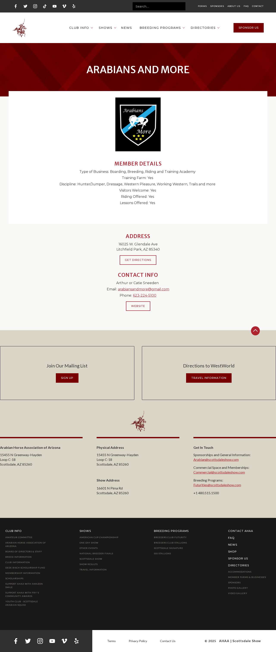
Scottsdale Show (91, 559)
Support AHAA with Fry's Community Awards (22, 594)
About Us (233, 6)
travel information (208, 377)
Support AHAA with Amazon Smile (24, 585)
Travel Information (93, 569)
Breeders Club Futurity (170, 537)
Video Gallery (237, 593)
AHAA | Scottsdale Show (240, 641)
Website (138, 306)
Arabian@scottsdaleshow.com (216, 459)
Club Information (17, 562)
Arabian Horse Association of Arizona (25, 544)
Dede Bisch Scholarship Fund (25, 567)
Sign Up (67, 377)
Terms (111, 641)
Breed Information (18, 557)
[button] (79, 27)
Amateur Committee (19, 537)
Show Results (89, 564)
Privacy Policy (138, 641)
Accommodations (239, 571)
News (126, 28)
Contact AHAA (240, 531)
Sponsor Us (238, 558)
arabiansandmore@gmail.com (143, 289)
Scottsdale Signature (168, 548)
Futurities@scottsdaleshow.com (217, 485)
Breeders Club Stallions (170, 542)
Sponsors (217, 6)
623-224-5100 (144, 295)
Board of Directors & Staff (23, 551)
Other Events (89, 548)
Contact (257, 6)
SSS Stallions (162, 553)
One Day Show (89, 542)
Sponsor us (249, 27)
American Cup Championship (99, 537)
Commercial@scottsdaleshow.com (219, 472)
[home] (19, 28)
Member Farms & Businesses (247, 577)
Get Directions (138, 260)
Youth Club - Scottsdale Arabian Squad (21, 603)
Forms (202, 6)
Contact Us (168, 641)
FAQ (246, 6)
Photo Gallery (238, 588)
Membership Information (22, 573)
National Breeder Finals (96, 553)
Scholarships (14, 578)
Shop (232, 551)
